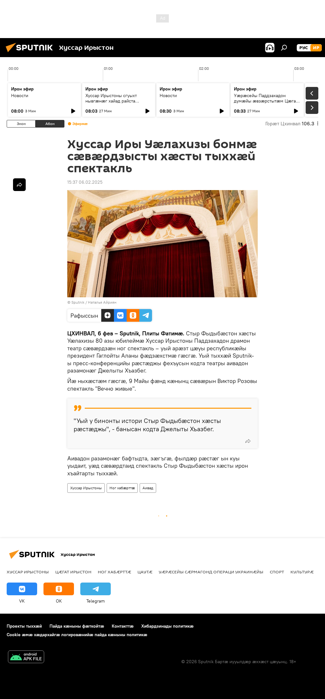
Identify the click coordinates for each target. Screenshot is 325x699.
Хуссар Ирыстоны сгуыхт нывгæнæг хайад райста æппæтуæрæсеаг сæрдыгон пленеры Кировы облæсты (114, 104)
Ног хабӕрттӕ (122, 487)
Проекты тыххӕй (24, 626)
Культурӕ (302, 572)
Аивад (148, 487)
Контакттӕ (123, 626)
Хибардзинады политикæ (167, 626)
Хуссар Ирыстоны (86, 487)
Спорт (277, 572)
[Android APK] (26, 657)
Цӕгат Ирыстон (73, 572)
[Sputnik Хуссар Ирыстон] (31, 53)
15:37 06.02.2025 (85, 182)
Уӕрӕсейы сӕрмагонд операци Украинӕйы (211, 572)
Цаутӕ (144, 572)
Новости (19, 95)
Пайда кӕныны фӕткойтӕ (77, 626)
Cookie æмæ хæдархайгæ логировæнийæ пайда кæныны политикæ (77, 634)
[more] (248, 441)
